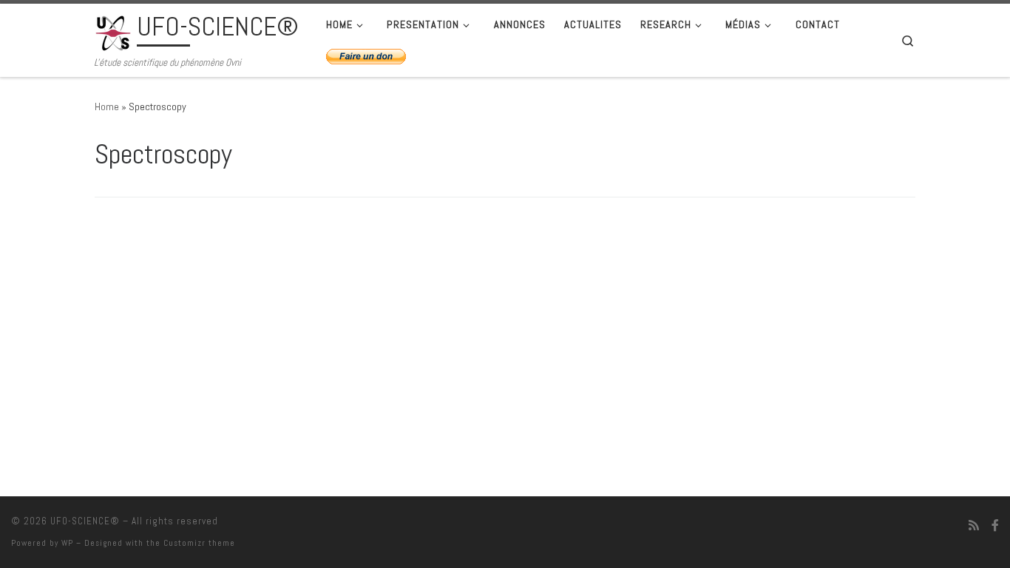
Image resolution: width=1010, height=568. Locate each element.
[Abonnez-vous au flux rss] (974, 525)
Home (107, 106)
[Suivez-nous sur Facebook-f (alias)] (995, 525)
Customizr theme (199, 543)
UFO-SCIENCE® (85, 521)
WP (67, 543)
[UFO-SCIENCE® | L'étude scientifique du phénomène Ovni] (113, 31)
